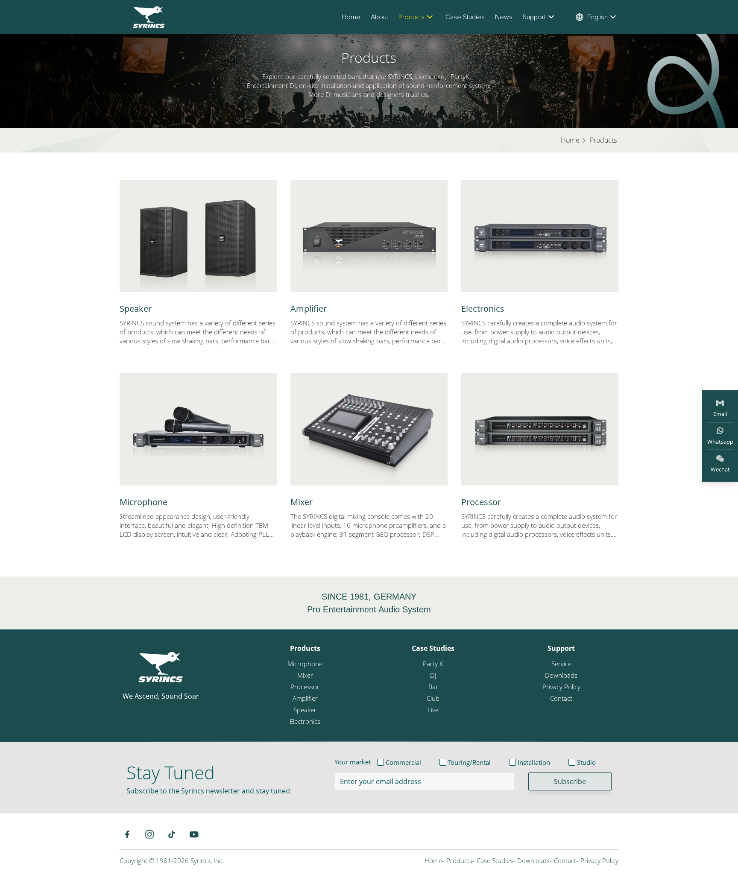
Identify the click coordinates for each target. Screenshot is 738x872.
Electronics (482, 308)
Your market (352, 762)
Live (433, 709)
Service (561, 663)
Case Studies (465, 17)
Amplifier (308, 308)
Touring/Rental (469, 762)
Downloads (561, 675)
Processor (481, 502)
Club (433, 698)
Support (534, 17)
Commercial (403, 762)
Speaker (136, 308)
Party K (433, 663)
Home (351, 17)
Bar (433, 686)
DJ (433, 675)
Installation (534, 762)
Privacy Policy (561, 686)
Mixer (301, 502)
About (379, 17)
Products (411, 17)
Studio (586, 762)
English (597, 17)
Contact (561, 698)
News (503, 17)
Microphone (143, 502)
